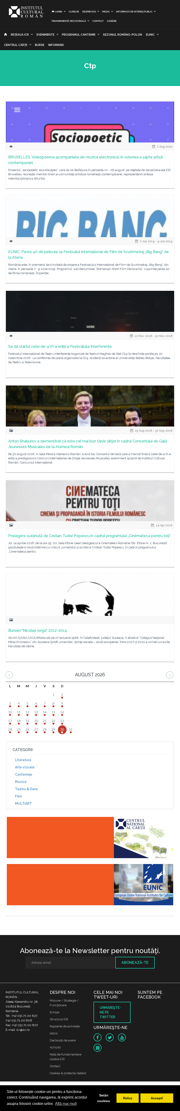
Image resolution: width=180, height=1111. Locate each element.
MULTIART (23, 803)
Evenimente (45, 34)
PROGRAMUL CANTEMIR (78, 34)
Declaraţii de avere (63, 1040)
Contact (98, 21)
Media (106, 11)
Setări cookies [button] (103, 1098)
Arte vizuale (24, 767)
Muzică (20, 782)
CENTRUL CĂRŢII (15, 45)
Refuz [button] (127, 1098)
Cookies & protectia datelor (68, 1073)
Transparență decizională (68, 21)
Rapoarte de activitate (65, 1026)
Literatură (23, 760)
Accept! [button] (157, 1098)
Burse (39, 45)
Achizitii (55, 1047)
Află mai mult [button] (66, 1104)
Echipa (54, 1012)
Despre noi (89, 11)
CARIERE (111, 21)
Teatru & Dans (26, 789)
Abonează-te (135, 962)
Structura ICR (59, 1019)
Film (18, 796)
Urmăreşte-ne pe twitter (110, 1012)
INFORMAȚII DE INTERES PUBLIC (134, 11)
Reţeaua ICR (20, 34)
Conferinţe (23, 774)
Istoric (54, 1033)
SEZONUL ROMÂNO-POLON (122, 34)
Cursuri (74, 11)
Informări (56, 45)
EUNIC (150, 34)
